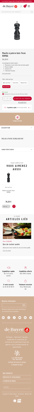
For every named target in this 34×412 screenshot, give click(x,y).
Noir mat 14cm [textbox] (6, 206)
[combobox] (6, 206)
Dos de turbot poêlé (11, 244)
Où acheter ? (22, 102)
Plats (4, 241)
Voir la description (6, 73)
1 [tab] (28, 107)
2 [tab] (29, 107)
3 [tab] (30, 107)
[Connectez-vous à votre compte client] (21, 6)
